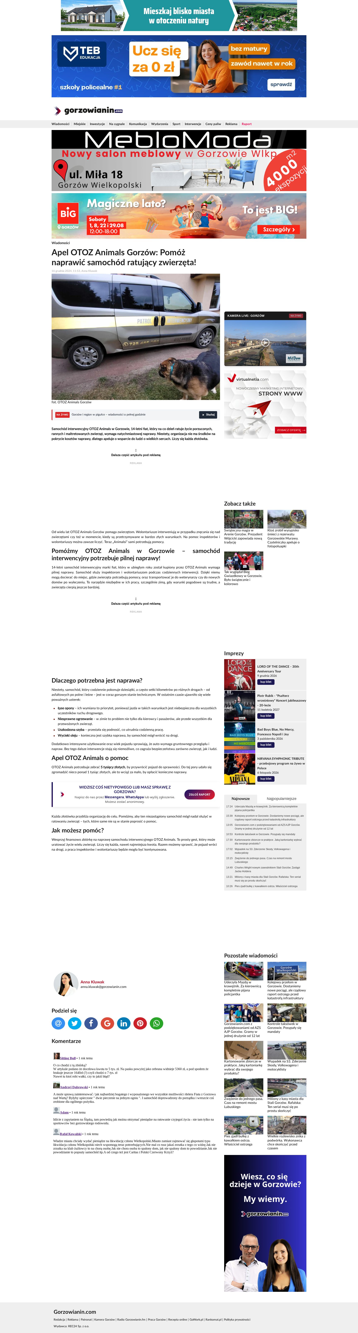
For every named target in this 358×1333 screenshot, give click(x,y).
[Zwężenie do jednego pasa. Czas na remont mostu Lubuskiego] (243, 1087)
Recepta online (177, 1319)
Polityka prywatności (237, 1319)
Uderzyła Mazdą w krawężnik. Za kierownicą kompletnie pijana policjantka (266, 808)
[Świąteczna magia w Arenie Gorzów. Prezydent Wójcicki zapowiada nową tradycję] (243, 519)
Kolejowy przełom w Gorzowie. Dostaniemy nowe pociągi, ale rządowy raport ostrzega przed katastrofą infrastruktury (269, 817)
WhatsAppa (135, 797)
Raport (247, 124)
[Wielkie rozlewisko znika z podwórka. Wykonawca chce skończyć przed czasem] (286, 1125)
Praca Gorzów (157, 1319)
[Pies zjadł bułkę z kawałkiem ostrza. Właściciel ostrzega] (243, 1125)
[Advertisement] (136, 498)
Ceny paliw (213, 124)
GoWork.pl (196, 1319)
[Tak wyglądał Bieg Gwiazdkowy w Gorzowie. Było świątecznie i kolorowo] (243, 560)
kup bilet (265, 681)
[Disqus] (136, 1103)
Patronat (86, 1319)
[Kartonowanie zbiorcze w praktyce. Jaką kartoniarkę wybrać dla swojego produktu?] (243, 1050)
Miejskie (80, 124)
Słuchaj (210, 414)
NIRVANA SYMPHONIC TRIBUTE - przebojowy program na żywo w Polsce (281, 763)
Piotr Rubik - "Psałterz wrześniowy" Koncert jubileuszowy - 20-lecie (281, 700)
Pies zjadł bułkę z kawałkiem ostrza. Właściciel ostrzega (266, 886)
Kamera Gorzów (104, 1319)
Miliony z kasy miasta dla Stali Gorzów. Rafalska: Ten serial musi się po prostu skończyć (268, 878)
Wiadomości (60, 124)
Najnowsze (241, 799)
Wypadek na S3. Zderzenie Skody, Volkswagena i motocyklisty (262, 851)
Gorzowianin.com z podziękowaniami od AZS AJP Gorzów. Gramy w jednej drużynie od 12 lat (267, 827)
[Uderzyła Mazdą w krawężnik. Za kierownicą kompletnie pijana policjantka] (243, 971)
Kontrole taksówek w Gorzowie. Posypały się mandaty (265, 834)
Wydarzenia (159, 124)
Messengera (114, 797)
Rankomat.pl (213, 1319)
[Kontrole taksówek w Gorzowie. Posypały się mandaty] (286, 1012)
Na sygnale (117, 124)
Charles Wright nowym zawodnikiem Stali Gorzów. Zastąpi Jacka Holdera (267, 869)
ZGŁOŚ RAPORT (199, 794)
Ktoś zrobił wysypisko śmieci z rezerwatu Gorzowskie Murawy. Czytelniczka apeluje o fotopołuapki (283, 538)
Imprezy (234, 653)
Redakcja (59, 1319)
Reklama (231, 124)
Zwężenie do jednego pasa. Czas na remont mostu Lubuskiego (263, 860)
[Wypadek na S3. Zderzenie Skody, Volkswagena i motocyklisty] (286, 1050)
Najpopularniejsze (281, 799)
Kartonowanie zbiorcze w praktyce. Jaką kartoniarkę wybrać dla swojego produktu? (268, 841)
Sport (176, 124)
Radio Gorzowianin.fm (131, 1319)
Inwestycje (97, 124)
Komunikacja (138, 124)
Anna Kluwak (92, 982)
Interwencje (193, 124)
